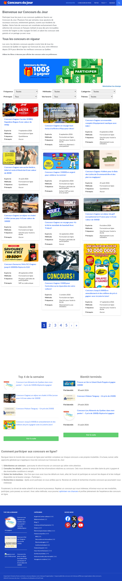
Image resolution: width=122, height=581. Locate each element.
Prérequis (8, 96)
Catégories (85, 91)
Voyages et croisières (40, 559)
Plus (103, 3)
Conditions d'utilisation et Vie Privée (32, 578)
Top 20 (96, 3)
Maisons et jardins (39, 533)
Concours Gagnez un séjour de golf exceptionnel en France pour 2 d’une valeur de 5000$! (100, 217)
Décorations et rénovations (43, 539)
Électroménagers (40, 542)
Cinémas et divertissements (42, 525)
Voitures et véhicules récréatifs (43, 556)
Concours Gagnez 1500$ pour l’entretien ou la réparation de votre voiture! (60, 286)
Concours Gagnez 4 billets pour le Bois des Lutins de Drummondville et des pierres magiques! (101, 174)
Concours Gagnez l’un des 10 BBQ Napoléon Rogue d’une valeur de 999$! (18, 122)
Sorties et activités (39, 553)
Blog (35, 522)
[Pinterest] (68, 525)
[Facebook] (68, 519)
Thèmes (84, 96)
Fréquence (8, 91)
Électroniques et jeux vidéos (42, 531)
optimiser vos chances (68, 491)
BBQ (36, 536)
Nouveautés (70, 3)
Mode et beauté (39, 548)
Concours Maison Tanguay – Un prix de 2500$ (35, 408)
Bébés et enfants (39, 519)
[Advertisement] (90, 31)
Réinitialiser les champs (112, 86)
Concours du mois (84, 3)
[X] (74, 519)
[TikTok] (74, 525)
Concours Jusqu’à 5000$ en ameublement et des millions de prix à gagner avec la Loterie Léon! (101, 293)
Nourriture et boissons (41, 551)
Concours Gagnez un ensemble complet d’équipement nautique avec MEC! (101, 123)
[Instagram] (81, 519)
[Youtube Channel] (81, 525)
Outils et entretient (41, 545)
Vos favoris (46, 96)
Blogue (112, 3)
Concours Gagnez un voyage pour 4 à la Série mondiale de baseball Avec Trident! (60, 225)
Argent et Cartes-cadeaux (42, 516)
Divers (36, 528)
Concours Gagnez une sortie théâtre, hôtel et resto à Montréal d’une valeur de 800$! (20, 170)
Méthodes (47, 91)
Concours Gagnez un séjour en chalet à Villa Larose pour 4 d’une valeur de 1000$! (20, 218)
